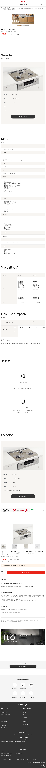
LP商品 (5, 7)
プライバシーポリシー (11, 759)
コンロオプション (4, 712)
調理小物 (24, 712)
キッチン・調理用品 (27, 708)
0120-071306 (22, 737)
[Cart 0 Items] (44, 4)
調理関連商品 (25, 717)
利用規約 (4, 759)
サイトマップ (29, 759)
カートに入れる (27, 572)
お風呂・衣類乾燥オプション (6, 714)
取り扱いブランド (26, 724)
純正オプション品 (4, 708)
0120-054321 (22, 749)
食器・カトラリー (26, 714)
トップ (2, 7)
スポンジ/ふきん (3, 725)
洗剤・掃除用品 (4, 721)
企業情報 (34, 759)
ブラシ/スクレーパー (4, 727)
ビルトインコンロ (9, 7)
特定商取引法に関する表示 (21, 759)
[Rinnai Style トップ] (23, 4)
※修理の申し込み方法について (6, 755)
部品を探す (25, 721)
